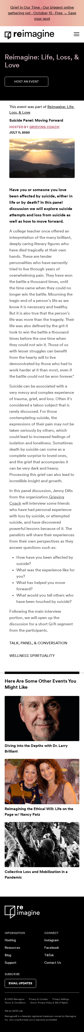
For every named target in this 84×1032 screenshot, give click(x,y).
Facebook (51, 947)
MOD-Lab (17, 1010)
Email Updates (20, 983)
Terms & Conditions (15, 1002)
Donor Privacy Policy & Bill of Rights (49, 1002)
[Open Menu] (76, 34)
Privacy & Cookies (38, 999)
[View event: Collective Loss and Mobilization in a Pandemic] (42, 844)
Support (10, 962)
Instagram (51, 940)
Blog (8, 955)
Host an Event (26, 81)
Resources (12, 947)
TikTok (49, 955)
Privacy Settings (60, 999)
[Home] (30, 34)
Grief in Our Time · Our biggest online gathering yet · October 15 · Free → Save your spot (42, 13)
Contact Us (52, 962)
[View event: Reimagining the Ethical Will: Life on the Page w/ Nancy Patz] (42, 781)
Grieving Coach (44, 127)
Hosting (10, 940)
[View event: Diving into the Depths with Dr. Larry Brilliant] (42, 718)
